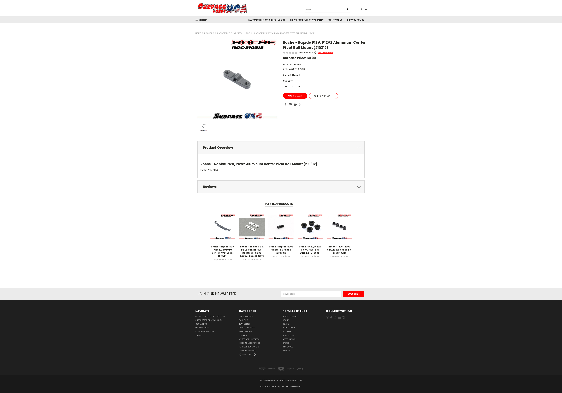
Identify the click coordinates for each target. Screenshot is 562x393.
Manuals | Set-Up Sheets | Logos (266, 19)
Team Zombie (244, 324)
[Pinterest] (300, 104)
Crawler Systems (247, 350)
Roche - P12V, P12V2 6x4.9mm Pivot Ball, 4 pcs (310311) (339, 249)
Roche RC (243, 320)
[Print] (295, 104)
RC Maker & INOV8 (247, 328)
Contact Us (335, 19)
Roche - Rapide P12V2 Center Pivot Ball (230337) (281, 249)
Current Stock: (291, 75)
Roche (286, 320)
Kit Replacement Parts (249, 339)
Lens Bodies (288, 347)
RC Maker (287, 331)
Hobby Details (289, 328)
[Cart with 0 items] (365, 8)
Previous (554, 383)
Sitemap (198, 335)
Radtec (286, 343)
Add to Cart (223, 229)
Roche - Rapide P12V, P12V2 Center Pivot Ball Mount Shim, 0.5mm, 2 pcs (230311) (252, 251)
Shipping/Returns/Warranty (307, 19)
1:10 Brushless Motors (249, 343)
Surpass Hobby (246, 316)
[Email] (290, 104)
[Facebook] (285, 104)
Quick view (222, 223)
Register (210, 331)
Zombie (286, 324)
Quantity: (288, 81)
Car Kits (243, 335)
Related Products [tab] (279, 204)
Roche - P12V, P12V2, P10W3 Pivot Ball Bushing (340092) (310, 249)
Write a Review (325, 52)
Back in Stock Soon (310, 229)
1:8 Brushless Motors (249, 347)
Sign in (198, 331)
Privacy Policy (355, 19)
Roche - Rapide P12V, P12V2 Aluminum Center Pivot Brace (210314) (222, 251)
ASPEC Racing (245, 331)
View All (286, 350)
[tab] (281, 147)
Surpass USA (288, 335)
